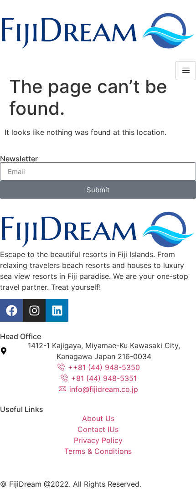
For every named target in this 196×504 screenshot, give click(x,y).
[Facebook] (11, 310)
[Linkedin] (57, 310)
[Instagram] (34, 310)
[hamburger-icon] (185, 70)
